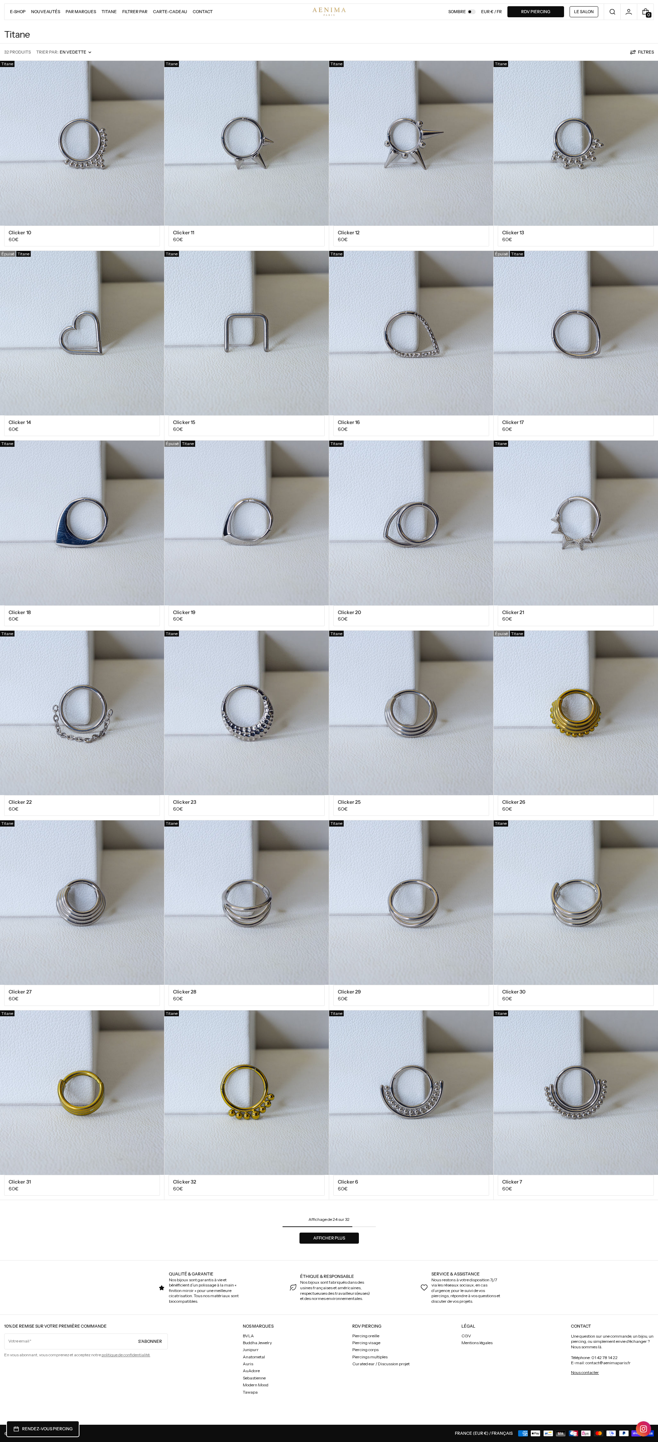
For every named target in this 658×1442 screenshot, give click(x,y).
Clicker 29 (349, 992)
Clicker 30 (514, 992)
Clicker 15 (184, 422)
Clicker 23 (184, 802)
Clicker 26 (514, 802)
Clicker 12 (349, 232)
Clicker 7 (512, 1182)
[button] (612, 12)
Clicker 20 (349, 612)
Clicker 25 (349, 802)
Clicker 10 (20, 232)
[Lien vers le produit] (82, 155)
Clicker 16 (349, 422)
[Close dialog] (599, 1279)
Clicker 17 (513, 422)
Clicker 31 (20, 1182)
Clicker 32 (184, 1182)
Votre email (18, 1341)
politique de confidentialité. (126, 1354)
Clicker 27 (20, 992)
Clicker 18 (20, 612)
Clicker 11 (183, 232)
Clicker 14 (20, 422)
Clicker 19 (184, 612)
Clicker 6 (348, 1182)
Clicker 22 (20, 802)
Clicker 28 (184, 992)
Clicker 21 (513, 612)
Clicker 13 (513, 232)
